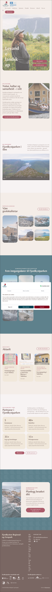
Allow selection (26, 307)
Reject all (10, 307)
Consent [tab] (9, 290)
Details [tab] (42, 290)
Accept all (42, 307)
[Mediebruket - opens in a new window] (44, 286)
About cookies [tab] (26, 290)
